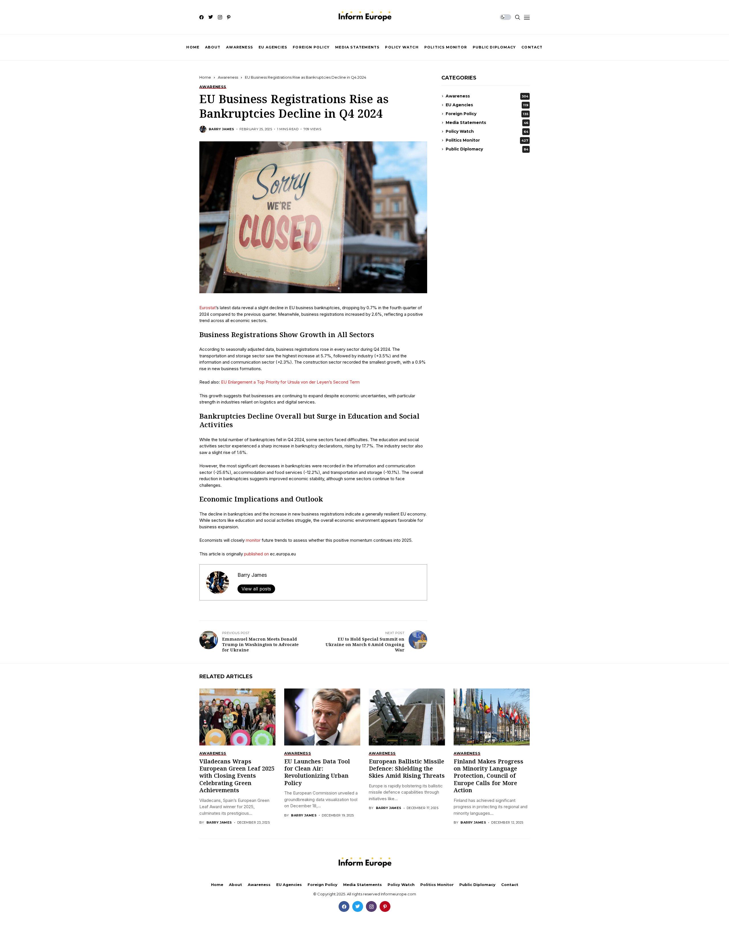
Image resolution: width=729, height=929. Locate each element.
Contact (509, 885)
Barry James (221, 129)
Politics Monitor (487, 140)
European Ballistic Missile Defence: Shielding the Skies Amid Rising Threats (407, 769)
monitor (253, 540)
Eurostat (207, 307)
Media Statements (487, 122)
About (235, 885)
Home (205, 77)
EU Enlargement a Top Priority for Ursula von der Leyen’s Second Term (290, 382)
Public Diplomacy (487, 149)
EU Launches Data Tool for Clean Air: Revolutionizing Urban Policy (317, 773)
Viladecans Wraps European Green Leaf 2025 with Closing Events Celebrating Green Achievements (237, 776)
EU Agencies (487, 104)
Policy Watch (487, 131)
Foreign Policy (487, 113)
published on (256, 554)
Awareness (228, 77)
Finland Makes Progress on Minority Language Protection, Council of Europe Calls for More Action (488, 776)
